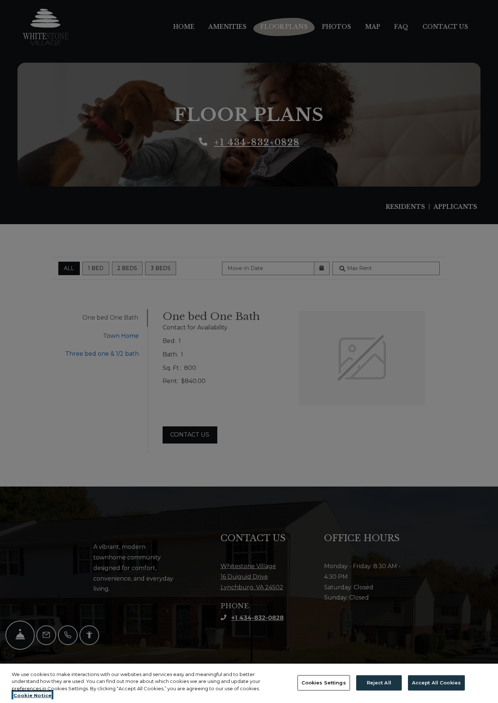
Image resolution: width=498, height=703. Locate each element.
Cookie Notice (32, 695)
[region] (249, 683)
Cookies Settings (323, 683)
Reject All (379, 683)
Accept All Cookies (436, 683)
